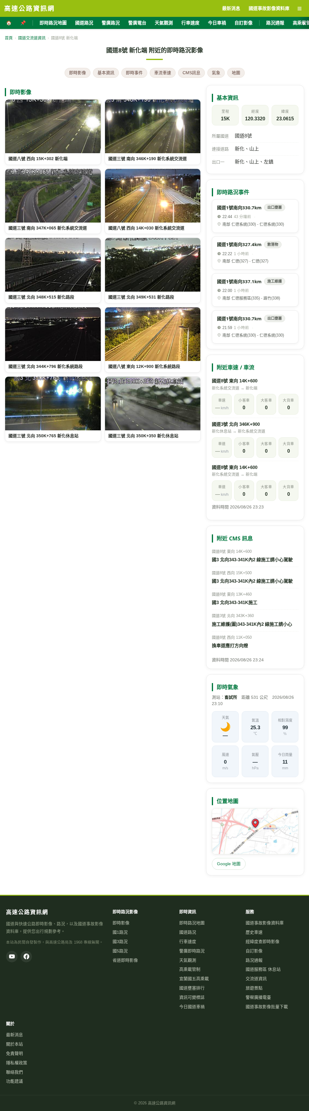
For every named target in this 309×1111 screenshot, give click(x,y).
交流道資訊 (256, 978)
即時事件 (134, 72)
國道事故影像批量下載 (267, 1006)
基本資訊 (105, 72)
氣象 (216, 72)
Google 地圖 (229, 863)
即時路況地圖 (53, 22)
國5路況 (120, 950)
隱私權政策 (16, 1062)
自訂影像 (243, 22)
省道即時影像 (125, 960)
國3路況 (120, 941)
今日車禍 (217, 22)
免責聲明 (14, 1053)
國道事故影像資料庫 (265, 922)
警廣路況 (111, 22)
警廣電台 (137, 22)
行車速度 (190, 22)
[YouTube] (12, 956)
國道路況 (84, 22)
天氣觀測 (164, 22)
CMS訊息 (191, 72)
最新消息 (14, 1034)
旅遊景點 (254, 988)
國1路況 (120, 932)
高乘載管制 (189, 969)
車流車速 (162, 72)
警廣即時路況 (192, 950)
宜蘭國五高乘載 (194, 978)
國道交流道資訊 (32, 38)
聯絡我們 (14, 1072)
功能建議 (14, 1081)
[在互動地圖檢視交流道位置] (255, 831)
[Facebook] (26, 956)
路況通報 (275, 22)
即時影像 (77, 72)
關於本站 (14, 1044)
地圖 (236, 72)
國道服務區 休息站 (263, 969)
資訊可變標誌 (192, 997)
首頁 (9, 38)
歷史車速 (254, 932)
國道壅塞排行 (192, 988)
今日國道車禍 (192, 1006)
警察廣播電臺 (258, 997)
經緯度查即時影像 (262, 941)
